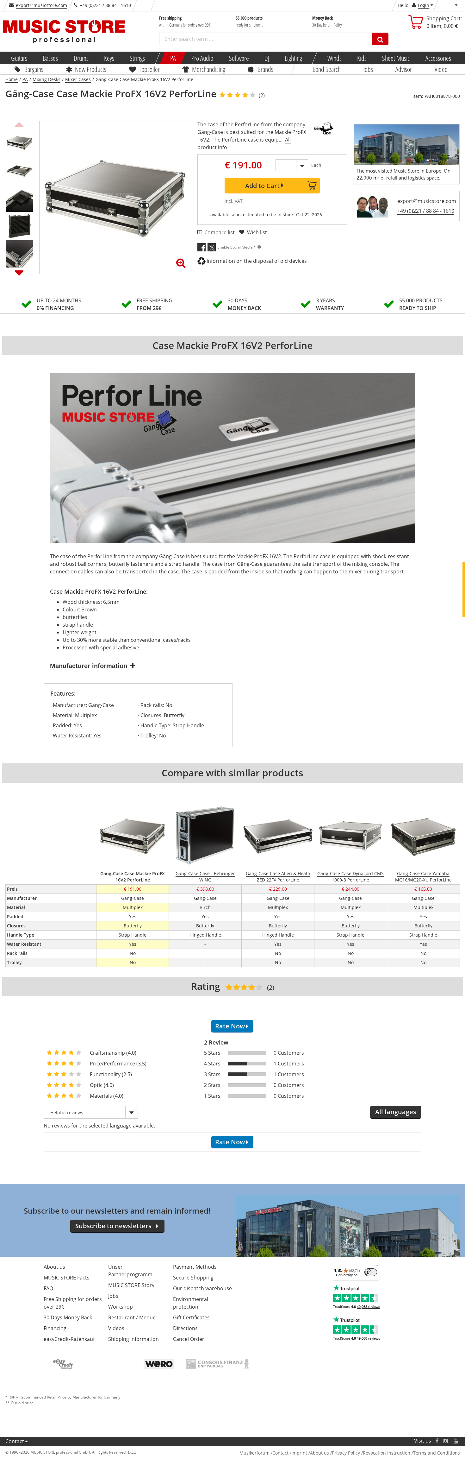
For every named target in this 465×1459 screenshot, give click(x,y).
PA (173, 58)
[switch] (370, 1272)
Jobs (368, 69)
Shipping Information (133, 1339)
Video (440, 69)
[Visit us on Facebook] (436, 1440)
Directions (185, 1328)
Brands (265, 69)
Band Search (327, 69)
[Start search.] (380, 39)
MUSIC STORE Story (131, 1285)
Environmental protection (190, 1303)
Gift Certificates (191, 1317)
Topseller (149, 69)
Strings (137, 58)
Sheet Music (396, 58)
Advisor (403, 69)
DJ (266, 58)
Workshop (120, 1306)
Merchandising (208, 69)
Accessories (438, 58)
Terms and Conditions (436, 1453)
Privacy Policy (346, 1453)
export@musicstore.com (41, 5)
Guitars (19, 58)
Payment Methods (195, 1266)
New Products (90, 69)
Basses (50, 58)
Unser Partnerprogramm (130, 1270)
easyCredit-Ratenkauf (69, 1339)
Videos (116, 1328)
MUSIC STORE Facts (67, 1277)
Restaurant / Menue (132, 1317)
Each (316, 165)
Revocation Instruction (386, 1453)
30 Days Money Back (68, 1317)
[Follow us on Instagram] (446, 1440)
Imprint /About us (310, 1453)
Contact (14, 1441)
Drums (80, 58)
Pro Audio (202, 58)
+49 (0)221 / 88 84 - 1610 (425, 210)
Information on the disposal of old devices (257, 260)
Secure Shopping (193, 1277)
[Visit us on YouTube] (456, 1440)
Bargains (33, 69)
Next (19, 273)
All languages (395, 1112)
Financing (55, 1328)
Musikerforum (254, 1453)
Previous (19, 124)
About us (54, 1266)
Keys (109, 58)
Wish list (257, 232)
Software (239, 58)
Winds (334, 58)
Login (423, 5)
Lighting (293, 58)
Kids (362, 58)
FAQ (48, 1288)
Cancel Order (188, 1339)
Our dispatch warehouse (202, 1288)
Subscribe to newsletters (113, 1226)
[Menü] (376, 1267)
